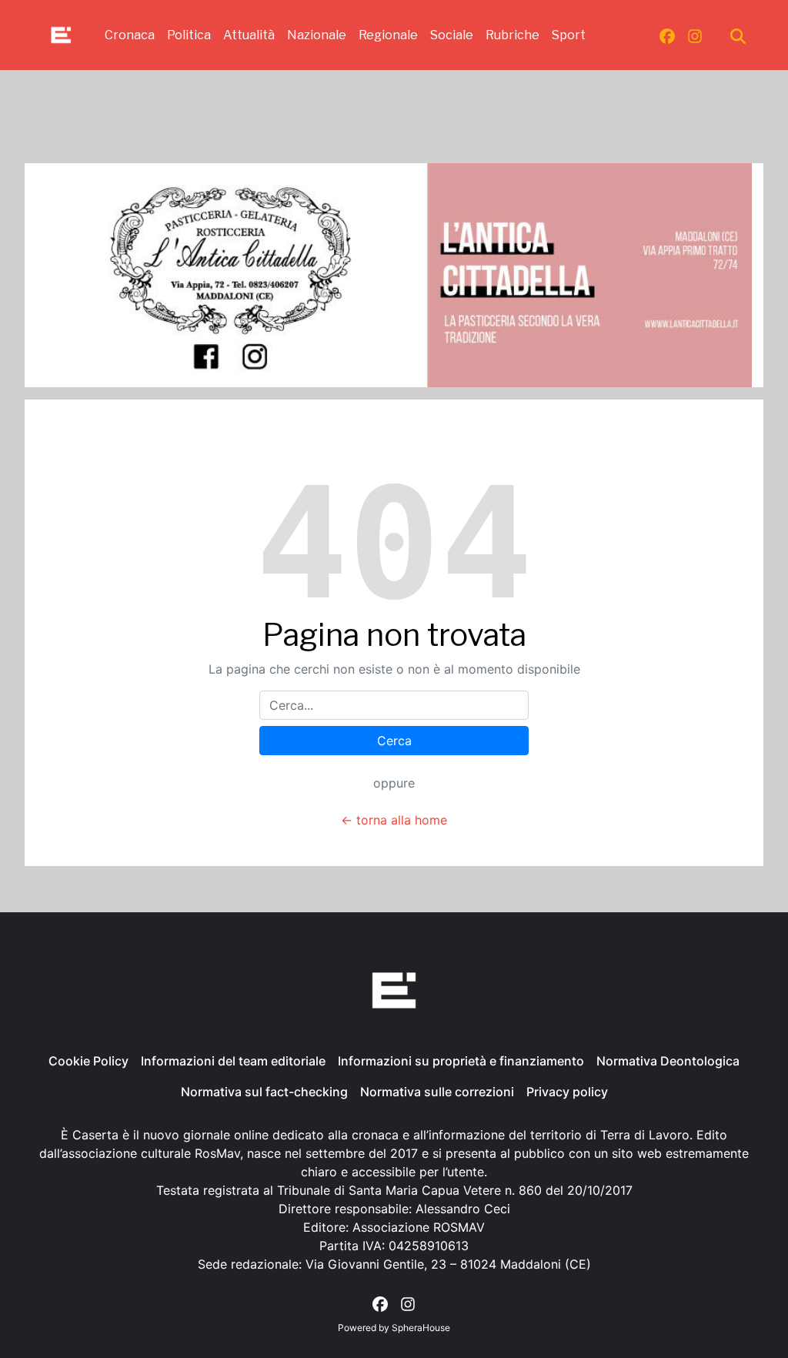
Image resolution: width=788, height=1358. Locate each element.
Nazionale (316, 35)
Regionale (388, 35)
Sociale (451, 35)
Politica (189, 35)
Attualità (249, 35)
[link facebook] (667, 35)
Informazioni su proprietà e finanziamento (461, 1061)
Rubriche (512, 35)
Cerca (394, 740)
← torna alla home (394, 820)
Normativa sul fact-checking (264, 1091)
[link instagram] (695, 35)
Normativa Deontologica (668, 1061)
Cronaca (130, 35)
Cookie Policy (88, 1061)
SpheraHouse (421, 1327)
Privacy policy (567, 1091)
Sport (569, 35)
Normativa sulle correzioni (437, 1091)
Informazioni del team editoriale (233, 1061)
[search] (738, 35)
